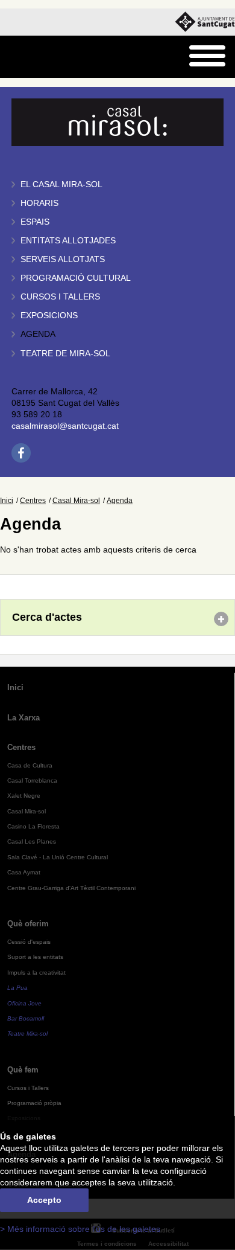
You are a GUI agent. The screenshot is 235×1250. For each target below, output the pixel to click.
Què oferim (28, 923)
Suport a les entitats (35, 957)
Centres (33, 500)
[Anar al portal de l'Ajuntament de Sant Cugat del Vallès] (205, 22)
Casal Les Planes (31, 841)
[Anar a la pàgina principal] (40, 57)
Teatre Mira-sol (27, 1033)
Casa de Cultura (29, 765)
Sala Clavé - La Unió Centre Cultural (57, 857)
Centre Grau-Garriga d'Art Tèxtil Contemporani (71, 888)
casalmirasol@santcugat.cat (65, 426)
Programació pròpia (34, 1103)
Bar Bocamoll (25, 1018)
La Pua (17, 987)
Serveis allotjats (62, 259)
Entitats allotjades (68, 240)
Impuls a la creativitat (36, 972)
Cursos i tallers (60, 296)
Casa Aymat (23, 872)
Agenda (37, 334)
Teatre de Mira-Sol (65, 353)
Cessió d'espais (29, 941)
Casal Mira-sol (76, 500)
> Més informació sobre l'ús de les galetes (80, 1229)
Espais (34, 221)
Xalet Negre (23, 795)
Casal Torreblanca (32, 780)
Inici (6, 500)
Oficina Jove (24, 1003)
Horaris (39, 203)
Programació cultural (75, 278)
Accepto (44, 1200)
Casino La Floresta (33, 826)
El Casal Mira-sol (61, 184)
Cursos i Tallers (28, 1088)
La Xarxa (23, 717)
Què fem (23, 1069)
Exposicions (49, 315)
